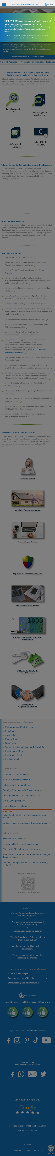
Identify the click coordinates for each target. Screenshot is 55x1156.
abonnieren (35, 38)
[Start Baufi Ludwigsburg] (49, 4)
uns (43, 29)
